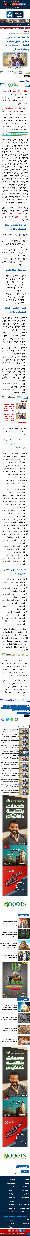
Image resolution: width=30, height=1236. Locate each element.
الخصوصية (26, 1223)
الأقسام (27, 1179)
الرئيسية (26, 24)
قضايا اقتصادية (24, 1208)
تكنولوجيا (26, 1193)
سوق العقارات (25, 1197)
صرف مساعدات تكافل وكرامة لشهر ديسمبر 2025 (19, 707)
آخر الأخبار (23, 915)
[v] (15, 701)
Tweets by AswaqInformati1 (22, 1174)
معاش (25, 91)
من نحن (12, 1219)
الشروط (12, 1223)
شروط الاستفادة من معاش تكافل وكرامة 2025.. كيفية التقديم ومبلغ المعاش (10, 730)
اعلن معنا (26, 1227)
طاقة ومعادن (25, 1190)
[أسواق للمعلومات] (15, 904)
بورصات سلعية (11, 1183)
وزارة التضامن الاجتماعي (11, 108)
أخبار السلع (19, 24)
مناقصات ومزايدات (10, 1204)
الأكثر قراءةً (23, 999)
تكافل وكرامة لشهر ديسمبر (23, 712)
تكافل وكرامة (17, 91)
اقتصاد (12, 24)
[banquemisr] (15, 855)
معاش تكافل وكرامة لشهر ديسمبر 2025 (21, 710)
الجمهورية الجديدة (24, 1204)
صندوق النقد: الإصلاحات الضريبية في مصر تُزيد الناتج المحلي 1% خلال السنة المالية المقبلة (10, 753)
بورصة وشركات (25, 1201)
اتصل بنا (11, 1227)
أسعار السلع (26, 1186)
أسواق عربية (12, 1201)
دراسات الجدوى (11, 1211)
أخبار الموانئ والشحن (23, 1211)
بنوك (13, 1186)
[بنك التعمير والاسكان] (15, 820)
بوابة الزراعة (12, 1190)
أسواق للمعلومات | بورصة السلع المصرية (15, 1216)
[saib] (15, 881)
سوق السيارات (11, 1193)
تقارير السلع (12, 1208)
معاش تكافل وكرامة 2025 (21, 705)
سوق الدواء (12, 1197)
